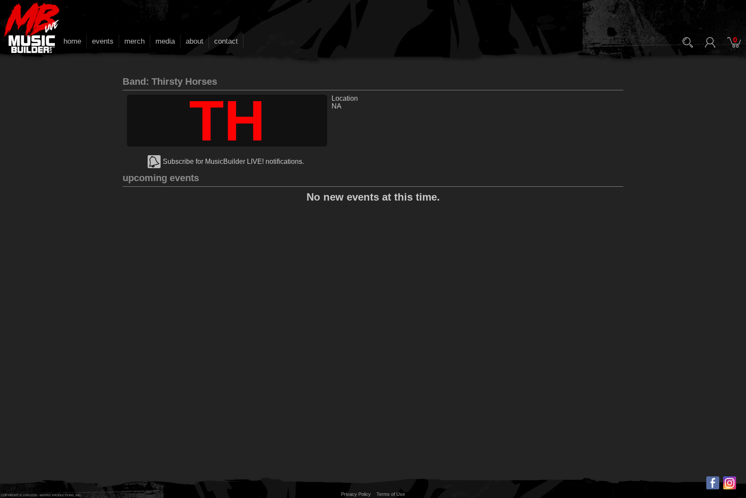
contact (226, 41)
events (103, 41)
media (165, 41)
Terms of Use (390, 494)
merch (134, 41)
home (72, 41)
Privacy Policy (356, 494)
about (194, 41)
